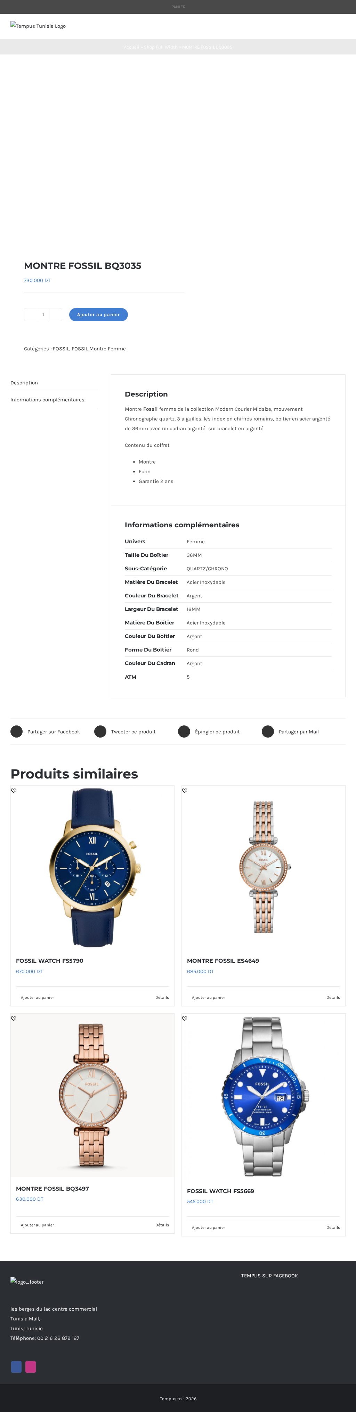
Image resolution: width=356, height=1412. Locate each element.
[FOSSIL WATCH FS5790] (92, 867)
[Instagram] (30, 1367)
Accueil (131, 47)
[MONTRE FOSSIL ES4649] (263, 867)
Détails (162, 997)
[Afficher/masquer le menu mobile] (343, 28)
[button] (13, 237)
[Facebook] (16, 1367)
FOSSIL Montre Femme (99, 349)
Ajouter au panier (98, 314)
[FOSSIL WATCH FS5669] (263, 1096)
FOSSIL (61, 349)
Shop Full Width (161, 47)
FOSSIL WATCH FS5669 (220, 1191)
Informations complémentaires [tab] (47, 400)
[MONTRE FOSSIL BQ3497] (92, 1095)
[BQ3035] (90, 157)
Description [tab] (24, 383)
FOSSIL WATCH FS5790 (49, 961)
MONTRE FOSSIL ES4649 (223, 961)
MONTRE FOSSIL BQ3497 (52, 1188)
